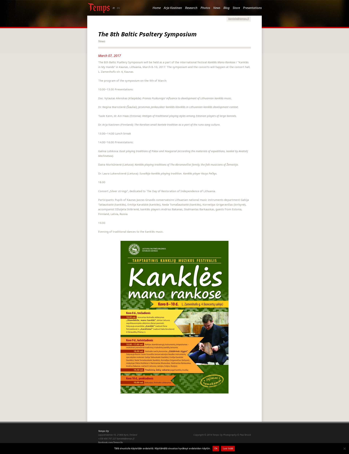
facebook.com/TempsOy (110, 442)
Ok (216, 448)
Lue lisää (228, 448)
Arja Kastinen (173, 8)
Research (191, 8)
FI (114, 8)
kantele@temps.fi (238, 18)
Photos (205, 8)
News (216, 8)
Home (157, 8)
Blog (226, 8)
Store (236, 8)
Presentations (252, 8)
